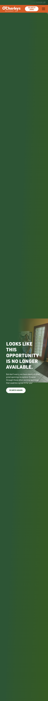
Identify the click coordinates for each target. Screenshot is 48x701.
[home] (11, 8)
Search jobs (31, 9)
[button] (43, 9)
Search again (16, 390)
